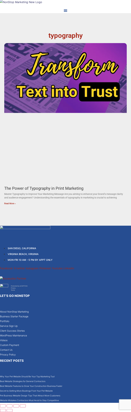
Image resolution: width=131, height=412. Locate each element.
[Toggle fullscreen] (9, 405)
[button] (65, 10)
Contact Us (6, 349)
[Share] (16, 405)
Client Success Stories (12, 330)
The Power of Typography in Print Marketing (43, 188)
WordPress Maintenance (13, 335)
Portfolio (4, 321)
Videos (4, 340)
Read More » (10, 203)
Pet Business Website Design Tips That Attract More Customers (30, 395)
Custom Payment (9, 345)
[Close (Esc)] (23, 405)
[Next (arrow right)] (9, 410)
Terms (13, 290)
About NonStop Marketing (14, 311)
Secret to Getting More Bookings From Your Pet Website (26, 391)
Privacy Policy (8, 354)
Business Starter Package (14, 316)
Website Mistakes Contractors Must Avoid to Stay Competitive (29, 400)
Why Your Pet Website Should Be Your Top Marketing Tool (27, 376)
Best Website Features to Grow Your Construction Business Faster (31, 386)
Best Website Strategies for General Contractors (22, 381)
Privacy (13, 288)
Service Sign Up (9, 325)
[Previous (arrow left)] (3, 410)
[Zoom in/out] (3, 405)
